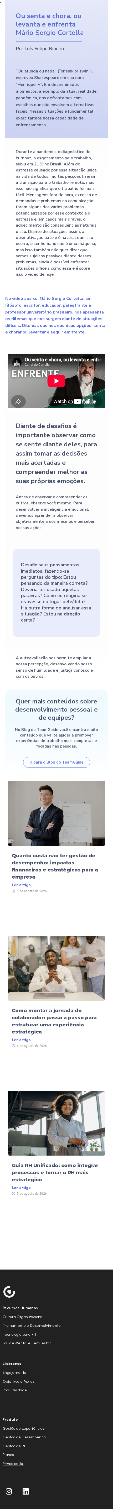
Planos (8, 1455)
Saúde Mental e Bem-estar (27, 1343)
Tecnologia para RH (19, 1334)
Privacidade (13, 1463)
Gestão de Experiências (23, 1428)
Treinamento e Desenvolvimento (31, 1325)
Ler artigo (21, 885)
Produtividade (15, 1390)
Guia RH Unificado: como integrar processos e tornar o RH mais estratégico (55, 1173)
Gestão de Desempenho (24, 1437)
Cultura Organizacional (23, 1317)
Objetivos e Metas (18, 1381)
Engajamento (14, 1372)
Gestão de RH (15, 1446)
